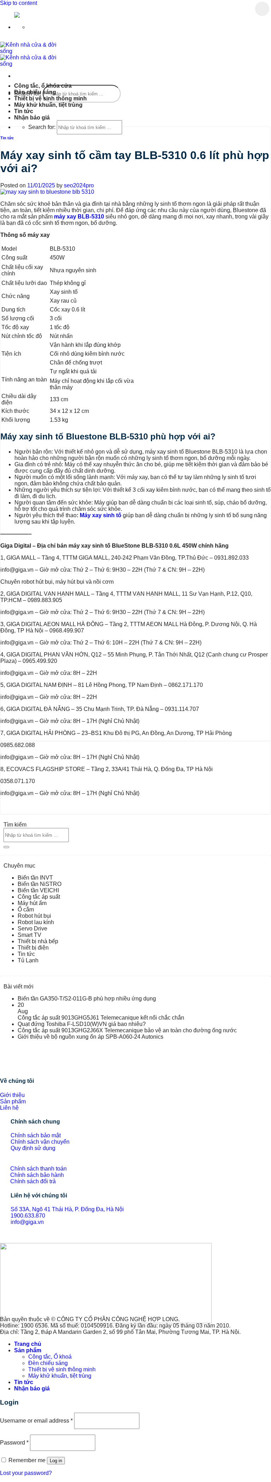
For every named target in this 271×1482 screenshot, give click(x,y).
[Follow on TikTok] (8, 1239)
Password (14, 1443)
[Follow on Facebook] (3, 1239)
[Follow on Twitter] (14, 1239)
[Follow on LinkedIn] (20, 1239)
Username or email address (36, 1421)
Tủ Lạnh (28, 960)
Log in (56, 1460)
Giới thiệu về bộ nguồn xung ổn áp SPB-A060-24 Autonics (90, 1037)
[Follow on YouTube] (25, 1239)
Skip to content (18, 3)
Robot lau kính (36, 922)
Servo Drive (32, 929)
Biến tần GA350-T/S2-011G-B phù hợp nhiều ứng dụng (87, 999)
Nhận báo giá (32, 118)
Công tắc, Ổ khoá (50, 1357)
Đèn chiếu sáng (35, 92)
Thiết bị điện (33, 948)
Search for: (41, 127)
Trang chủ (27, 1344)
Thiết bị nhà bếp (38, 941)
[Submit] (262, 9)
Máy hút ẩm (32, 903)
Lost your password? (26, 1473)
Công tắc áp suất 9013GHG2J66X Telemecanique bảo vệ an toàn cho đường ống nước (127, 1030)
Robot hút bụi (34, 916)
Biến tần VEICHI (38, 890)
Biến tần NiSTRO (39, 884)
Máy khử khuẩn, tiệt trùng (48, 105)
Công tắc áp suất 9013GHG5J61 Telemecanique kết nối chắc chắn (101, 1018)
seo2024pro (79, 185)
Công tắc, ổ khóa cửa (43, 86)
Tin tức (23, 111)
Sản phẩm (27, 1350)
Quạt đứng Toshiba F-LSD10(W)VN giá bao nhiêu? (82, 1024)
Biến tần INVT (35, 878)
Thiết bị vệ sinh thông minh (50, 98)
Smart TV (29, 935)
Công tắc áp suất (39, 897)
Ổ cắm (26, 909)
